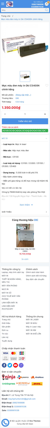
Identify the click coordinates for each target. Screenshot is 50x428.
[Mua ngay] (12, 235)
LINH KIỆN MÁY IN (9, 302)
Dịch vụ (5, 330)
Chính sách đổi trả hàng (36, 276)
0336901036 (20, 406)
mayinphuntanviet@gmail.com (22, 399)
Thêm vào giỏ (25, 121)
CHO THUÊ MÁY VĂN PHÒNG (11, 297)
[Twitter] (9, 365)
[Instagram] (21, 365)
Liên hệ (5, 337)
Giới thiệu (6, 323)
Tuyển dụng (7, 341)
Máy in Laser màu (33, 327)
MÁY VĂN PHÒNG (9, 286)
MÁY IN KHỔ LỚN (33, 334)
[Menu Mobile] (2, 3)
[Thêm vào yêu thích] (46, 85)
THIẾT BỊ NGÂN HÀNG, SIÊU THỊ (11, 280)
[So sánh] (37, 235)
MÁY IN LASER (32, 319)
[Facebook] (4, 365)
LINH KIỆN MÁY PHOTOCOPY (8, 307)
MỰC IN (5, 289)
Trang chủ (6, 319)
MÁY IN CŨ (6, 293)
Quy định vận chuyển (35, 279)
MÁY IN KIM (31, 330)
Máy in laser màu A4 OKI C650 (25, 250)
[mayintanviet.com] (9, 4)
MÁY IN (5, 276)
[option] (25, 46)
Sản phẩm (6, 327)
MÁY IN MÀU (31, 323)
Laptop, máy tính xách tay (13, 272)
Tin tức (5, 334)
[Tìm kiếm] (46, 10)
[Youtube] (15, 365)
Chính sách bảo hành (35, 272)
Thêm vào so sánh (10, 127)
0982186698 (19, 403)
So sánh (25, 259)
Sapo (31, 424)
